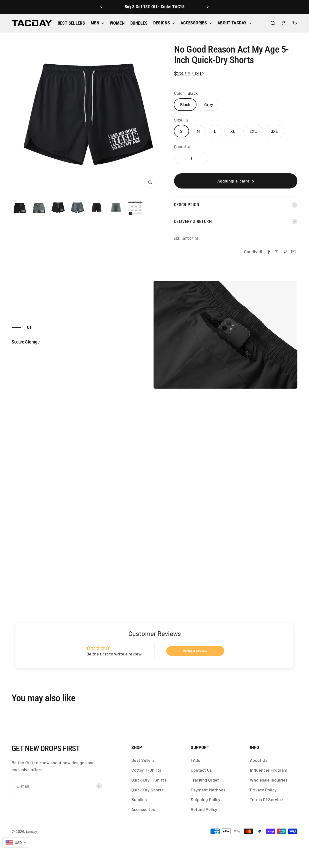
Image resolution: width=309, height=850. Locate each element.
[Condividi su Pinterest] (285, 252)
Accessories (194, 22)
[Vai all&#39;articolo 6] (116, 208)
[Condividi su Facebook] (269, 252)
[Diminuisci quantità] (181, 158)
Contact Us (201, 770)
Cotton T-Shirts (146, 770)
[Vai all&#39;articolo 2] (38, 208)
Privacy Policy (263, 789)
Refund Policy (204, 809)
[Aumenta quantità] (201, 158)
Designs (161, 22)
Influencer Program (268, 770)
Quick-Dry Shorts (147, 789)
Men (95, 22)
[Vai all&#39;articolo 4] (77, 208)
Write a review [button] (195, 650)
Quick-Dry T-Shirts (148, 780)
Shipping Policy (205, 799)
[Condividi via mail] (293, 252)
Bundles (139, 23)
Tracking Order (205, 780)
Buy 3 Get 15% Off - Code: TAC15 (154, 6)
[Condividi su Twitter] (277, 252)
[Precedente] (101, 6)
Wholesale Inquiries (269, 780)
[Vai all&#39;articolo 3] (58, 208)
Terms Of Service (266, 799)
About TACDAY (232, 22)
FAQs (195, 760)
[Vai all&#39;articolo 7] (135, 208)
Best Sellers (71, 23)
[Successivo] (208, 6)
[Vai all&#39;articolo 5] (96, 208)
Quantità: (183, 146)
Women (117, 23)
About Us (258, 760)
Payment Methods (208, 789)
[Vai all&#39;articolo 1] (19, 208)
